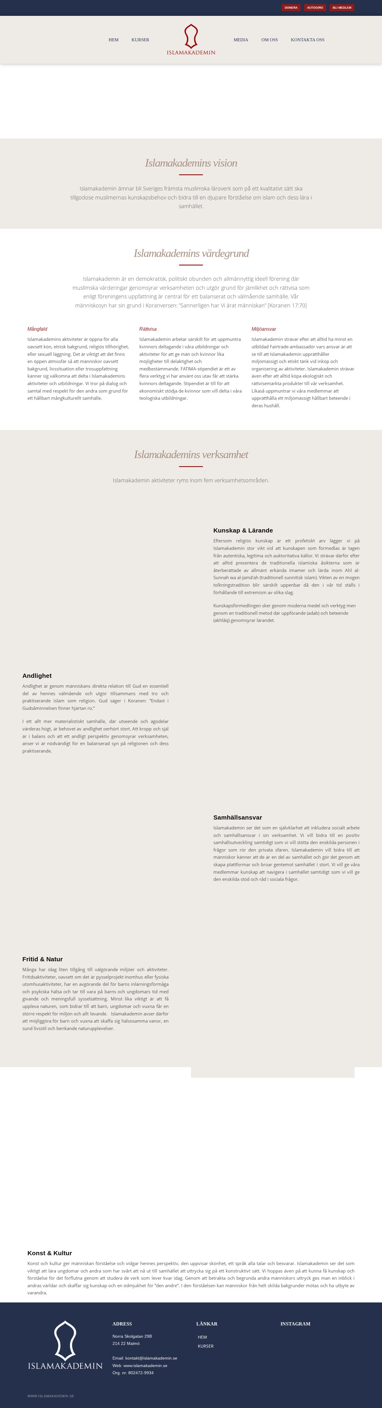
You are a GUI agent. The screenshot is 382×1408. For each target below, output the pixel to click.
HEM (113, 39)
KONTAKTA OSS (307, 39)
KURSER (140, 39)
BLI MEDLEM (342, 7)
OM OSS (269, 39)
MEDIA (241, 39)
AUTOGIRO (315, 7)
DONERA (291, 7)
